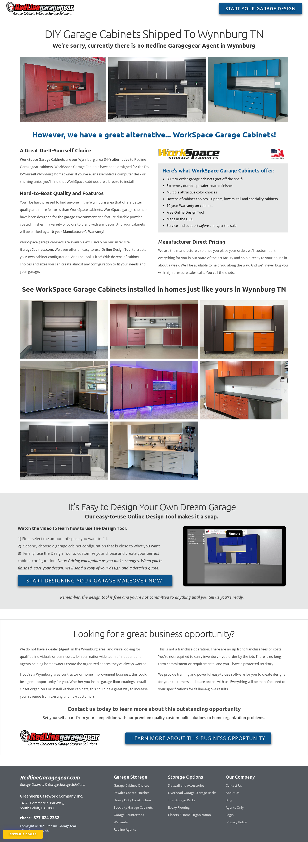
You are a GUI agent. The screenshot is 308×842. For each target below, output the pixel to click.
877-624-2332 (45, 817)
